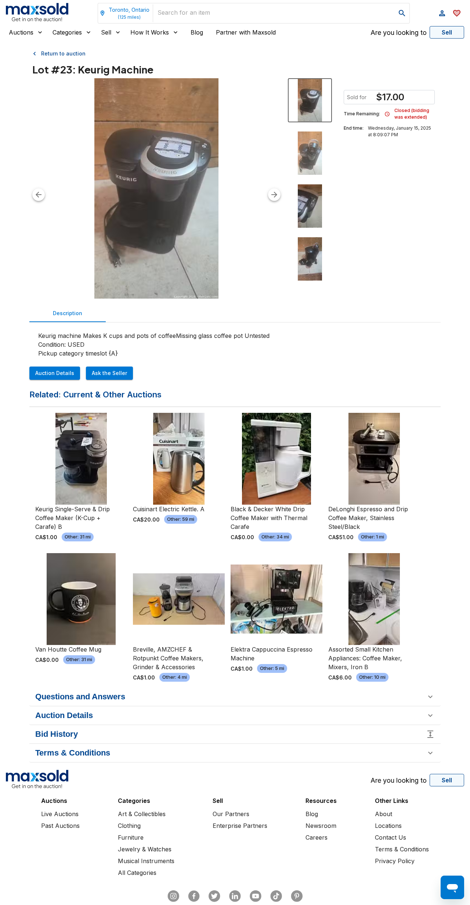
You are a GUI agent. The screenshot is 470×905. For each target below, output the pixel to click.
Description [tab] (67, 313)
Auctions (21, 32)
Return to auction (63, 53)
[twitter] (214, 896)
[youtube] (255, 896)
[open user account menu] (442, 13)
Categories (67, 32)
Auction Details (54, 373)
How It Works (149, 32)
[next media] (274, 194)
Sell (106, 32)
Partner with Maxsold (246, 32)
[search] (402, 13)
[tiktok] (276, 896)
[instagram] (173, 896)
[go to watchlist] (456, 13)
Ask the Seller (109, 373)
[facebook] (194, 896)
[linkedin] (235, 896)
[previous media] (38, 194)
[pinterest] (297, 896)
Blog (197, 32)
